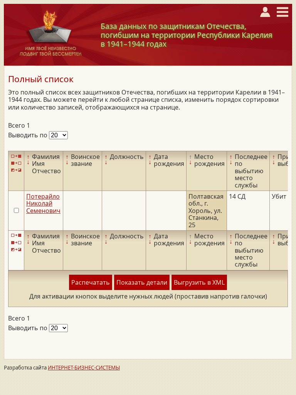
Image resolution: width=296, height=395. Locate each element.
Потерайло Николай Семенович (43, 203)
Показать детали (141, 282)
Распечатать (90, 282)
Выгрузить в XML (199, 282)
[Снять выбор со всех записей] (16, 163)
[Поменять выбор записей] (16, 170)
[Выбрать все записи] (16, 156)
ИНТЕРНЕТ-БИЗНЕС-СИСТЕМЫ (84, 367)
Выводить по (28, 135)
